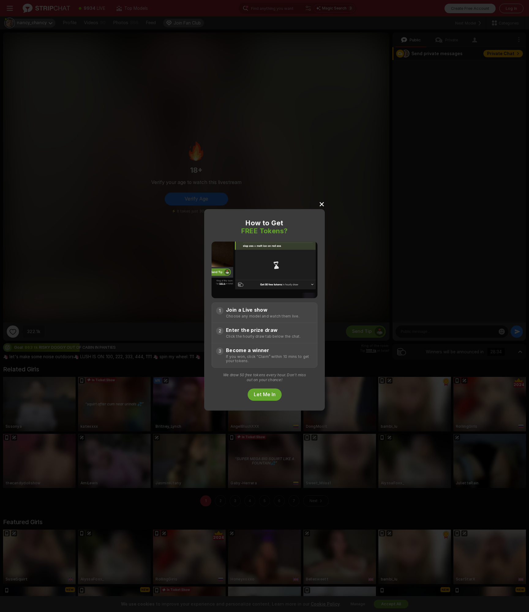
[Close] (321, 204)
